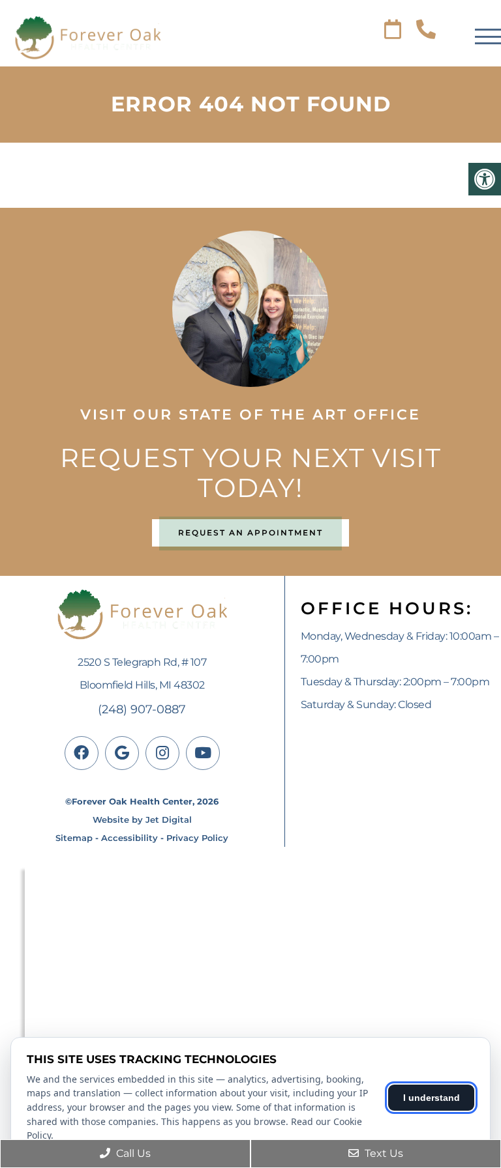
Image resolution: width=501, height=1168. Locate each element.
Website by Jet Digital (142, 819)
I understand (431, 1097)
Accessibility (129, 838)
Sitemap (74, 838)
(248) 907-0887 (142, 709)
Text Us (382, 1153)
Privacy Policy (197, 838)
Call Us (132, 1153)
